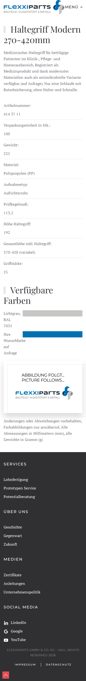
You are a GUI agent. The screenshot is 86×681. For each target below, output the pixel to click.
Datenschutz (58, 664)
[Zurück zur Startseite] (34, 7)
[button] (73, 7)
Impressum (25, 664)
